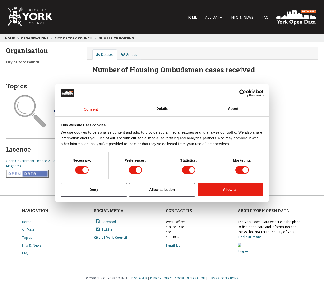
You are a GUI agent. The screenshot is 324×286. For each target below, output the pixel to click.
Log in (243, 251)
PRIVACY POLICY (161, 278)
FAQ (265, 17)
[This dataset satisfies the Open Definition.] (41, 174)
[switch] (135, 170)
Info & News (241, 17)
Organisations (35, 38)
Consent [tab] (91, 109)
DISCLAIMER (139, 278)
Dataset (106, 54)
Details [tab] (162, 109)
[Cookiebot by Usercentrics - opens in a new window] (243, 93)
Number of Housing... (117, 38)
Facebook (109, 221)
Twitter (107, 229)
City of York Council (74, 38)
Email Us (173, 245)
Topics (27, 237)
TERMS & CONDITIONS (223, 278)
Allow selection (162, 190)
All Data (213, 17)
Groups (131, 54)
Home (191, 17)
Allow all (230, 190)
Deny (93, 190)
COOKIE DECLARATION (190, 278)
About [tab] (233, 109)
